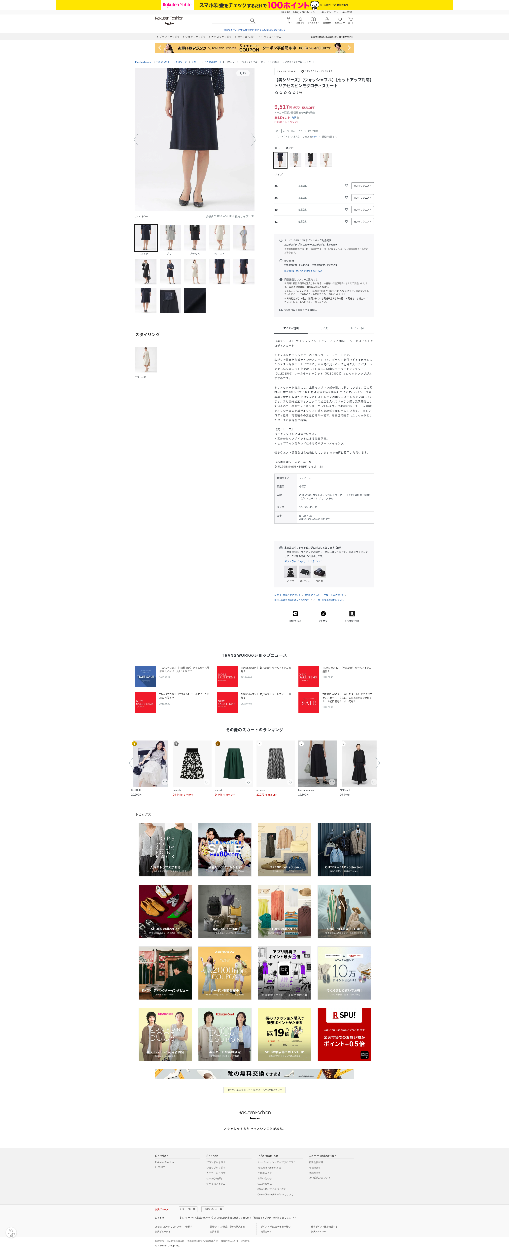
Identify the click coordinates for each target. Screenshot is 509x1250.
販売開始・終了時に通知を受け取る (303, 271)
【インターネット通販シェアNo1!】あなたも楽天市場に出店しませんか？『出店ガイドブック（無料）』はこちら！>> (237, 1217)
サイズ (324, 328)
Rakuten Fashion (143, 62)
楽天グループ (329, 12)
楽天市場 (347, 12)
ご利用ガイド (264, 1172)
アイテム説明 (291, 328)
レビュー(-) (357, 328)
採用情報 (245, 1240)
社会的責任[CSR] (229, 1240)
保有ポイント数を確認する (324, 1226)
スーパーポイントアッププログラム (276, 1162)
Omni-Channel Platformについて (275, 1194)
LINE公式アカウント (320, 1177)
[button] (194, 140)
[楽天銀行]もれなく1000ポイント (299, 12)
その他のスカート (213, 62)
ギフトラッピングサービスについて (303, 561)
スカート (195, 62)
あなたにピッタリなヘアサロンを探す (173, 1226)
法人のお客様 (264, 1183)
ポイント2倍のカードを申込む (275, 1226)
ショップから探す (215, 1167)
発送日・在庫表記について (287, 595)
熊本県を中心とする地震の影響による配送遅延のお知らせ (254, 29)
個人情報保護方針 (175, 1240)
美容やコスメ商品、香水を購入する (227, 1226)
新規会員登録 (316, 1162)
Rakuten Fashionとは (269, 1167)
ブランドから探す (215, 1162)
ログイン (316, 136)
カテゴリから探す (215, 1172)
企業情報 (159, 1240)
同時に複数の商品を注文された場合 (291, 600)
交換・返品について (334, 595)
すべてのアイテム (215, 1183)
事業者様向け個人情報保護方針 (202, 1240)
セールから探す (214, 1178)
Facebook (314, 1167)
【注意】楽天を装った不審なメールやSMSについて (254, 1089)
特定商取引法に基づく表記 (271, 1189)
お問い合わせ (264, 1178)
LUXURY (160, 1167)
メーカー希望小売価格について (328, 600)
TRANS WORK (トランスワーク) (171, 62)
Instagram (314, 1172)
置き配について (312, 595)
